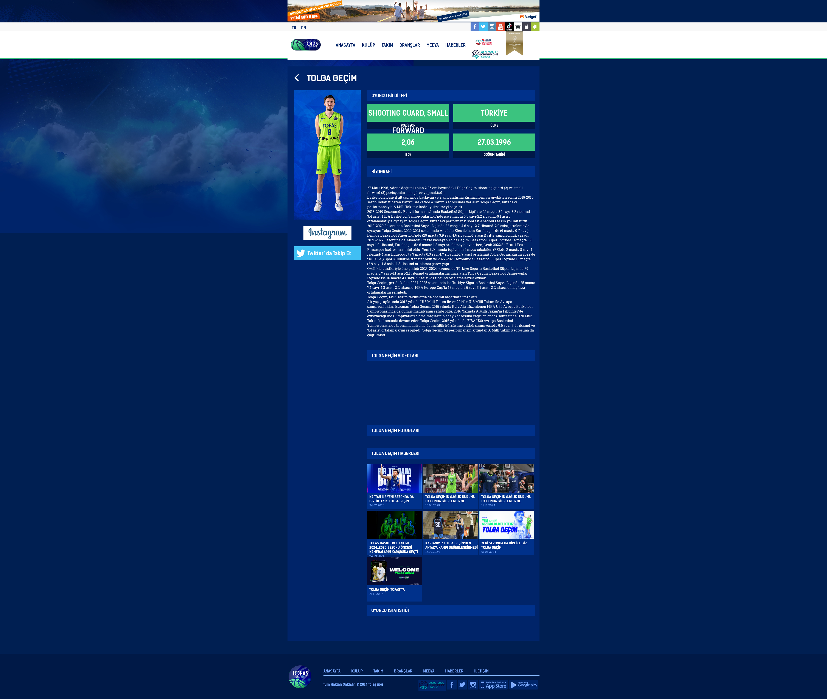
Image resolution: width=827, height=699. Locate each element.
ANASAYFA (345, 45)
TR (294, 27)
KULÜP (368, 45)
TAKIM (387, 45)
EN (303, 27)
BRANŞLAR (410, 45)
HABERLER (455, 45)
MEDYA (432, 45)
